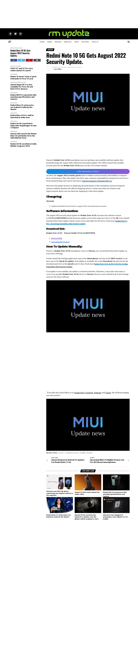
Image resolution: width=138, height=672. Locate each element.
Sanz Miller (58, 69)
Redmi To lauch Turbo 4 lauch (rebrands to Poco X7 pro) (23, 78)
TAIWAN (83, 453)
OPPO (76, 42)
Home (42, 42)
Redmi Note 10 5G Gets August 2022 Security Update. (20, 53)
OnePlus (67, 42)
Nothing (85, 42)
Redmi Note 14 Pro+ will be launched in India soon (22, 116)
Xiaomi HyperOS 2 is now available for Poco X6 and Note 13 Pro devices (21, 87)
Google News (79, 392)
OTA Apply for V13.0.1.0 (60, 242)
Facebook (89, 392)
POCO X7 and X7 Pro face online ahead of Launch (21, 69)
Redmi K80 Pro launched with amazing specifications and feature (23, 97)
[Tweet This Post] (21, 60)
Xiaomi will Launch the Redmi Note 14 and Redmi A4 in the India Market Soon (23, 136)
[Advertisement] (69, 14)
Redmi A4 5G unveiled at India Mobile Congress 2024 (23, 145)
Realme (58, 42)
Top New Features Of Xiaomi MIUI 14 (97, 181)
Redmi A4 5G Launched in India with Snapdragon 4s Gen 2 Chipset (23, 125)
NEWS (49, 42)
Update (16, 48)
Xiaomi (20, 48)
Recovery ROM (56, 238)
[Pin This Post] (29, 60)
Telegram (97, 392)
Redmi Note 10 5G (72, 453)
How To (95, 42)
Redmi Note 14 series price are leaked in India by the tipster (22, 107)
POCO (15, 66)
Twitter (108, 392)
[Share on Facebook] (13, 60)
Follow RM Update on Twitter (88, 171)
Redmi (12, 48)
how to (62, 453)
